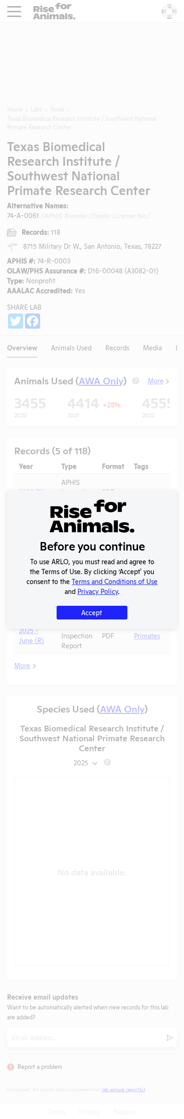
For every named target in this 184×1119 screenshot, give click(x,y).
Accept (91, 612)
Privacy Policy (97, 590)
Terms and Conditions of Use (115, 580)
